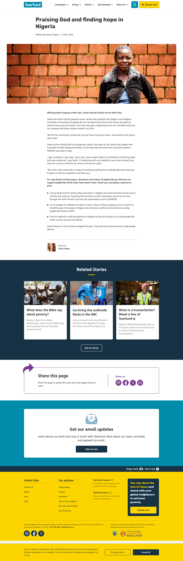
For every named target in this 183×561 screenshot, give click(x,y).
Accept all (146, 552)
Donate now (143, 510)
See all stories (91, 348)
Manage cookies (118, 552)
